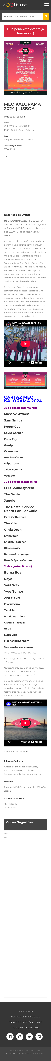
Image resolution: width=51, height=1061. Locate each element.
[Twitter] (29, 1036)
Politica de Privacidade (25, 1017)
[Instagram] (19, 1036)
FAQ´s (38, 1022)
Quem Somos (25, 1011)
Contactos (32, 1028)
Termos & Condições (21, 1022)
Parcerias (18, 1028)
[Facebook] (10, 1036)
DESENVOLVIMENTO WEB (18, 1053)
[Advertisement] (25, 183)
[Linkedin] (39, 1036)
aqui (25, 751)
